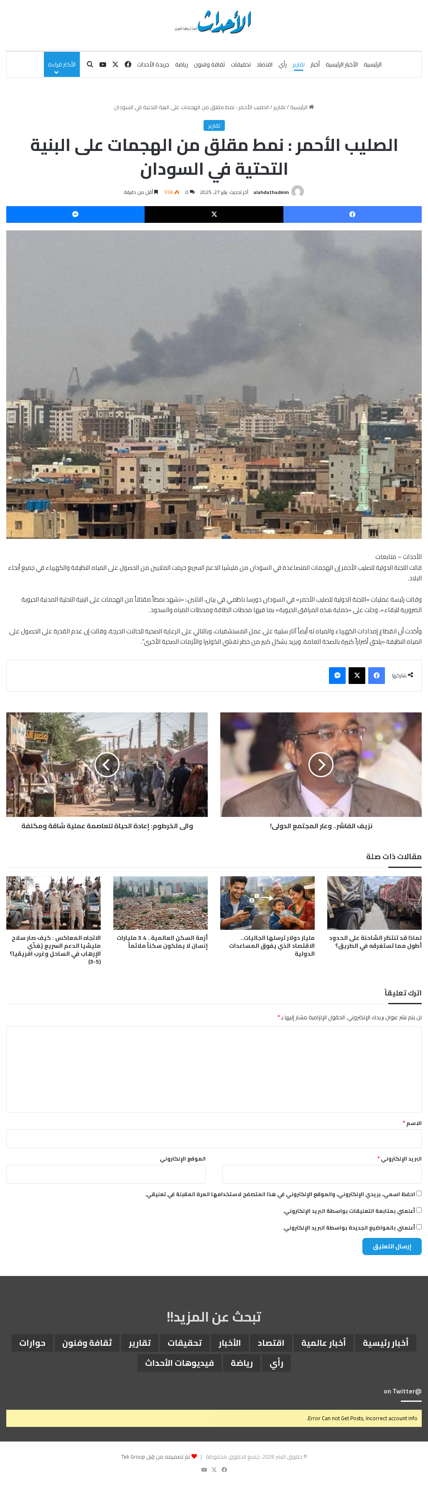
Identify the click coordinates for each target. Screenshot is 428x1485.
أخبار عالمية (323, 1342)
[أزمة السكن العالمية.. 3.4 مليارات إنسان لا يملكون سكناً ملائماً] (160, 902)
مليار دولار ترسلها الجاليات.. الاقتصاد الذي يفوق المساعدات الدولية (272, 945)
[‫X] (214, 214)
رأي (282, 64)
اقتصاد (265, 64)
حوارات (32, 1342)
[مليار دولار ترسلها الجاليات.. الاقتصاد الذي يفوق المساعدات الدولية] (267, 902)
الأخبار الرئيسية (342, 64)
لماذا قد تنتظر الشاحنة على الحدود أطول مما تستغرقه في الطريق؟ (375, 941)
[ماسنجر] (75, 214)
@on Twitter (403, 1391)
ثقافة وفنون (209, 64)
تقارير (299, 64)
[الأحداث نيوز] (214, 21)
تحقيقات (241, 64)
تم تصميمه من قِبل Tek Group (155, 1457)
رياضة (181, 64)
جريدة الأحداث (153, 64)
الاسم (412, 1123)
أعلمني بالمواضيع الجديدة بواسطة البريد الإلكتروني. (349, 1227)
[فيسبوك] (352, 214)
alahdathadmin (271, 192)
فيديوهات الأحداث (179, 1362)
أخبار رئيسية (386, 1342)
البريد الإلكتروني (399, 1158)
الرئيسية (373, 64)
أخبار (315, 64)
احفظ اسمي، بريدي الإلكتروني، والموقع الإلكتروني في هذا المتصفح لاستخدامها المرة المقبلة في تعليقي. (280, 1194)
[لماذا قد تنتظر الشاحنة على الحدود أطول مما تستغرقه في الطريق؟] (374, 902)
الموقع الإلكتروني (183, 1158)
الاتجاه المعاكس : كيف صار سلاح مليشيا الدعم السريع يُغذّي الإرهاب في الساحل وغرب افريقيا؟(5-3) (55, 949)
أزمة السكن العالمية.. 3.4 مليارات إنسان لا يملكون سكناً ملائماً (162, 941)
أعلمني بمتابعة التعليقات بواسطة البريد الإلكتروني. (349, 1211)
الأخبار (230, 1342)
